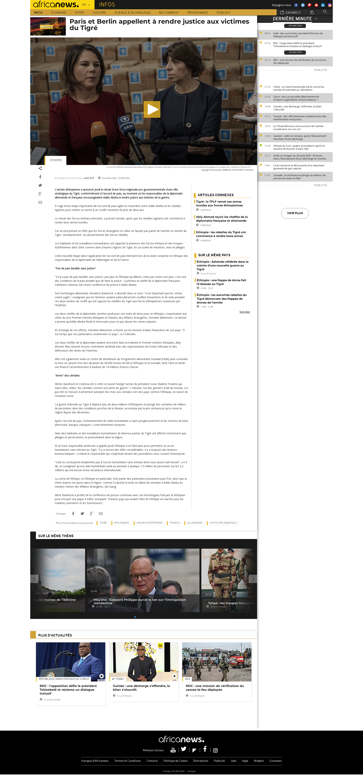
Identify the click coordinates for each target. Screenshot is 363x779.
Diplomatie (121, 523)
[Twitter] (184, 750)
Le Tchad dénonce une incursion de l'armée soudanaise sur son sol (298, 128)
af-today (118, 679)
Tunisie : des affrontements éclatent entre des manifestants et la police (300, 118)
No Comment (169, 12)
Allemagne (194, 523)
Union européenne (149, 523)
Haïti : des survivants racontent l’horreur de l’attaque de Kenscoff (298, 35)
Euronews (276, 761)
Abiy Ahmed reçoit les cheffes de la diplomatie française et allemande (222, 218)
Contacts (152, 761)
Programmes (197, 12)
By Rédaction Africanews (69, 178)
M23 (187, 679)
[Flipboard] (194, 750)
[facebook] (205, 750)
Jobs (233, 761)
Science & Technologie (133, 12)
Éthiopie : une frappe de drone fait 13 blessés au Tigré (221, 282)
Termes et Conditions (127, 761)
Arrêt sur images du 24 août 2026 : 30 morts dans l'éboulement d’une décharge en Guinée (299, 157)
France (175, 523)
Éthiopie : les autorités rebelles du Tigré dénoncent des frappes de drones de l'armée (222, 298)
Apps (245, 761)
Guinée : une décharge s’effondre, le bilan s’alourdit (297, 108)
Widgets (259, 761)
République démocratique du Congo (64, 679)
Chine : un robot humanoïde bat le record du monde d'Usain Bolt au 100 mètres (298, 88)
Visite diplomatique (223, 523)
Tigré (103, 523)
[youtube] (173, 750)
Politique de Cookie (176, 761)
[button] (152, 109)
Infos (38, 12)
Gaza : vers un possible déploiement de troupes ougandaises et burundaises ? (296, 98)
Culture (99, 12)
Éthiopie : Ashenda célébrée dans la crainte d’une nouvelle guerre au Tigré (222, 265)
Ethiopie (56, 160)
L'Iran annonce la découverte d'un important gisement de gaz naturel (298, 167)
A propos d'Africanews (95, 761)
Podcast (223, 12)
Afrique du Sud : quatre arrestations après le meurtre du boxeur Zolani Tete (299, 147)
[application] (143, 101)
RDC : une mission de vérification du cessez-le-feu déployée (300, 61)
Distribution (200, 761)
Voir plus (295, 213)
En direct (293, 12)
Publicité (219, 761)
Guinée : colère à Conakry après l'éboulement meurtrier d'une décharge (299, 137)
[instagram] (215, 750)
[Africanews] (54, 4)
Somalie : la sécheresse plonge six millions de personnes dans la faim (299, 177)
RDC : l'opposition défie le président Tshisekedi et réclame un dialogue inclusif (297, 45)
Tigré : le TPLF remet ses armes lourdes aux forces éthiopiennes (219, 203)
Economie (59, 12)
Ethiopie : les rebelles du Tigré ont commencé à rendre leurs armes (221, 234)
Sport (80, 12)
